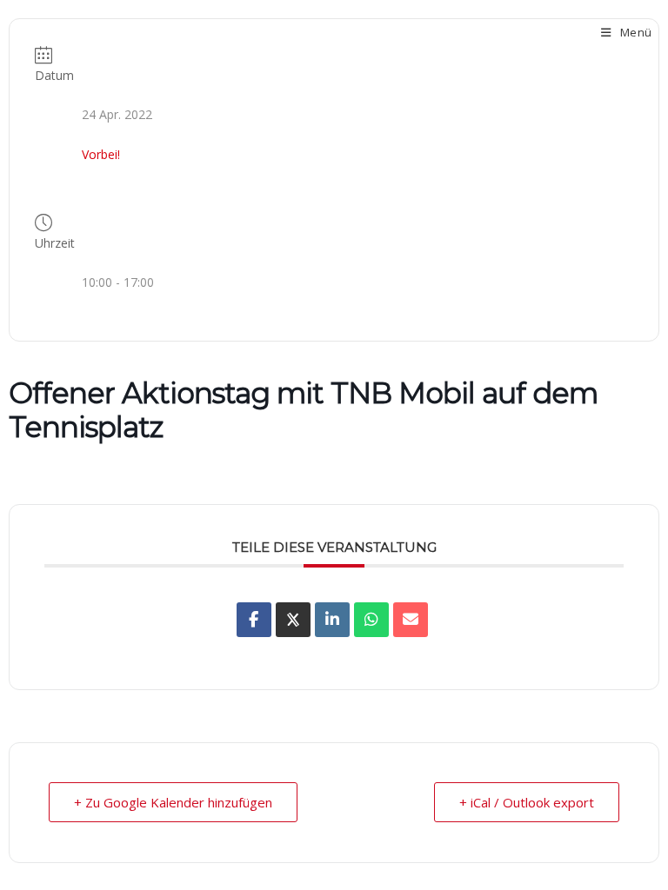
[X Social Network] (293, 619)
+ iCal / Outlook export (526, 802)
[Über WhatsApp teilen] (371, 619)
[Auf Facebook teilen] (254, 619)
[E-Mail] (410, 619)
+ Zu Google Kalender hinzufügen (173, 802)
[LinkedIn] (332, 619)
